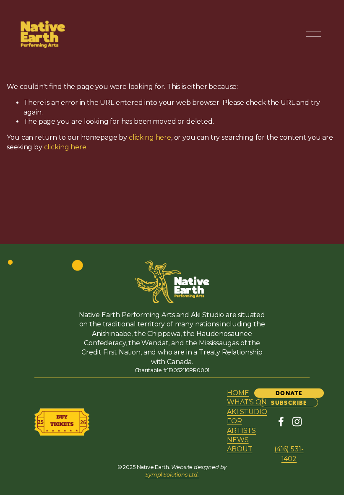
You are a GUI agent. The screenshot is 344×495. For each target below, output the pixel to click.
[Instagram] (297, 422)
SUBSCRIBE (289, 402)
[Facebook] (281, 422)
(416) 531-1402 (288, 453)
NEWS (237, 440)
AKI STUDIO (247, 412)
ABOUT (239, 449)
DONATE (289, 393)
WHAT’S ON (247, 402)
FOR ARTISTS (241, 425)
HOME (238, 393)
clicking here (150, 137)
